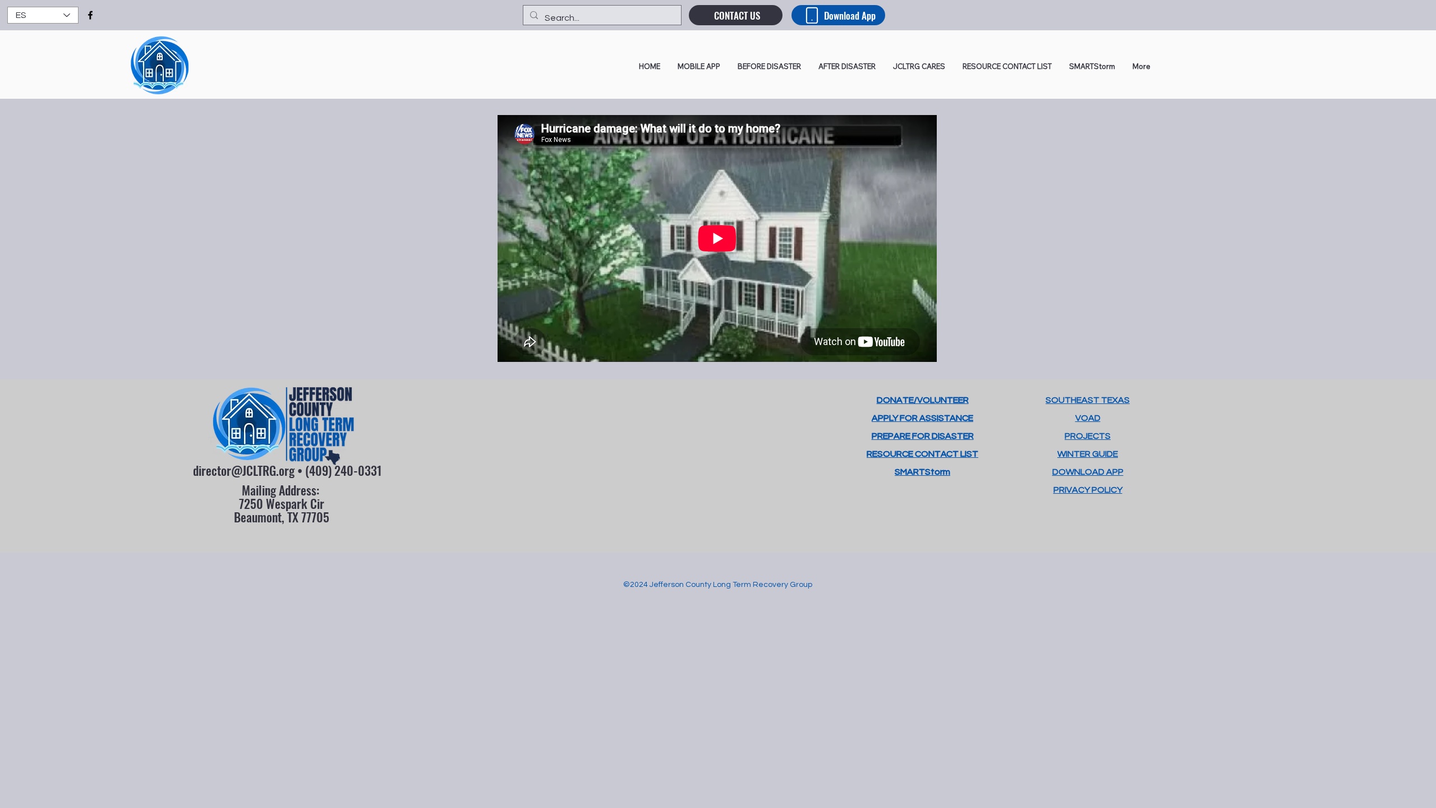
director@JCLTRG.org (243, 470)
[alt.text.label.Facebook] (90, 15)
